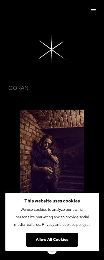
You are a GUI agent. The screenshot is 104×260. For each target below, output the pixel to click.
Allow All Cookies (52, 239)
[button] (96, 6)
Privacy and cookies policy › (65, 224)
